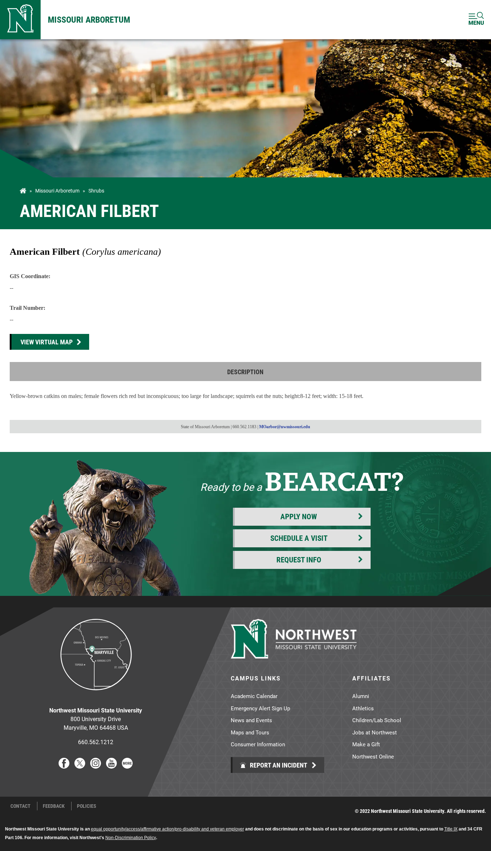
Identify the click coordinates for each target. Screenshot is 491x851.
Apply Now (298, 516)
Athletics (363, 708)
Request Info (298, 559)
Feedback (54, 806)
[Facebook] (64, 766)
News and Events (251, 720)
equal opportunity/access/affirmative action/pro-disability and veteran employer (167, 829)
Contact (20, 806)
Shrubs (96, 190)
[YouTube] (111, 766)
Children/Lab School (376, 720)
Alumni (360, 696)
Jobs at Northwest (374, 732)
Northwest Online (373, 756)
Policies (86, 806)
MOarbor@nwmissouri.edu (284, 426)
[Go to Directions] (95, 696)
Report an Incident (277, 765)
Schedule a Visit (298, 538)
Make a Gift (366, 744)
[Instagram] (95, 766)
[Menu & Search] (476, 19)
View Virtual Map (46, 342)
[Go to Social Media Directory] (127, 766)
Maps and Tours (250, 732)
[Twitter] (79, 766)
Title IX (451, 829)
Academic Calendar (254, 696)
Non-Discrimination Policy (130, 837)
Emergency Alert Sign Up (260, 708)
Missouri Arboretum (89, 19)
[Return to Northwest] (20, 19)
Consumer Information (258, 744)
